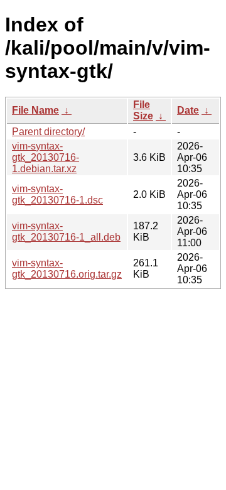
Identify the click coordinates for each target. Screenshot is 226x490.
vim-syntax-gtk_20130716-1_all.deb (66, 231)
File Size (143, 110)
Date (188, 110)
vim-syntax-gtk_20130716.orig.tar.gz (67, 269)
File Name (35, 110)
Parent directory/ (48, 131)
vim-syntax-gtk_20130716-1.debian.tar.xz (45, 157)
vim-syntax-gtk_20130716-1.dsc (57, 194)
